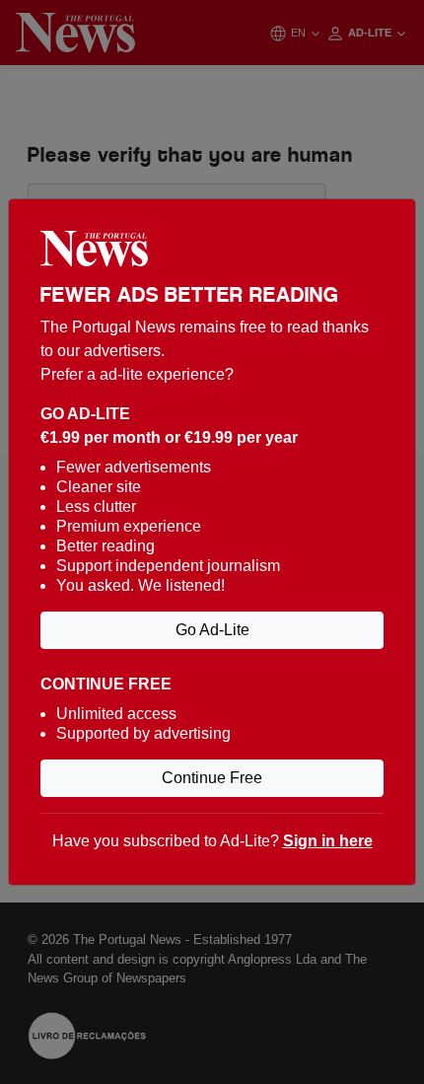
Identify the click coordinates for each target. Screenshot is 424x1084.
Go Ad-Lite (212, 629)
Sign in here (328, 840)
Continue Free (212, 777)
